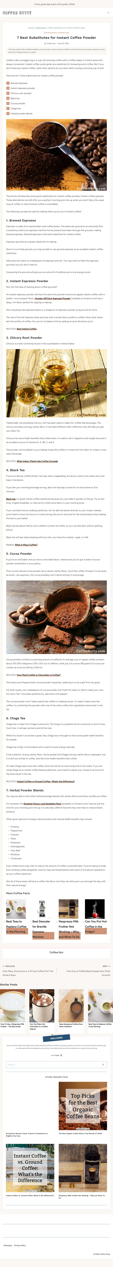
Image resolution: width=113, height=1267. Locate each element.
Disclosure (8, 1245)
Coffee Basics (50, 33)
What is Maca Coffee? (26, 544)
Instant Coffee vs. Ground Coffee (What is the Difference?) (30, 1196)
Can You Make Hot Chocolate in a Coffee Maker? (39, 1026)
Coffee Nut (51, 43)
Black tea (11, 499)
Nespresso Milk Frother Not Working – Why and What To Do (69, 929)
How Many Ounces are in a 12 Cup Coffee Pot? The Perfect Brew (28, 970)
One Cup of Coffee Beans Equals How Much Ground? (88, 970)
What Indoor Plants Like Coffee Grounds (37, 461)
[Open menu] (108, 12)
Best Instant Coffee (27, 328)
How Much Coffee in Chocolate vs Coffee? (38, 675)
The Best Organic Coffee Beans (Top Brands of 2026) (80, 1134)
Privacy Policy (20, 1245)
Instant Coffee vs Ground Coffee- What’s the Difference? (46, 781)
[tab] (52, 1035)
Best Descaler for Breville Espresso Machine (41, 929)
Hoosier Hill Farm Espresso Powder (53, 298)
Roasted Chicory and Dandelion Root (42, 803)
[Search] (103, 1064)
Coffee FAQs (63, 33)
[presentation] (12, 1005)
